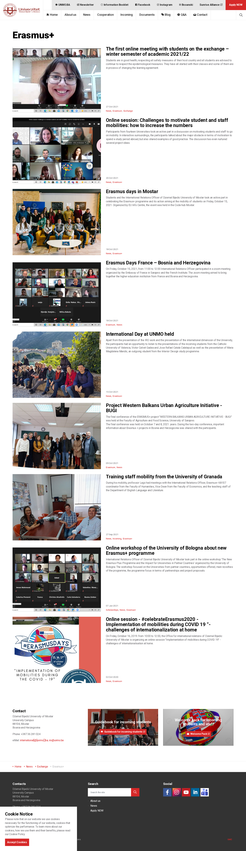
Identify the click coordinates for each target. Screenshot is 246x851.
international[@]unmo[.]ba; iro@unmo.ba (42, 740)
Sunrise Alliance (209, 4)
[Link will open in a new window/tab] (167, 792)
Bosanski (187, 4)
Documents (146, 14)
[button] (135, 792)
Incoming (126, 14)
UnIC (230, 839)
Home (54, 14)
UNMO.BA (64, 4)
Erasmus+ (117, 110)
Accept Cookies (17, 842)
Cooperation (105, 14)
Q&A (184, 14)
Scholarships (112, 610)
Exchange (128, 110)
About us (70, 14)
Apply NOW (235, 4)
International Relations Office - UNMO (21, 10)
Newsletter (87, 4)
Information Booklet (116, 4)
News (86, 14)
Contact (202, 14)
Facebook (144, 4)
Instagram (166, 4)
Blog (168, 14)
